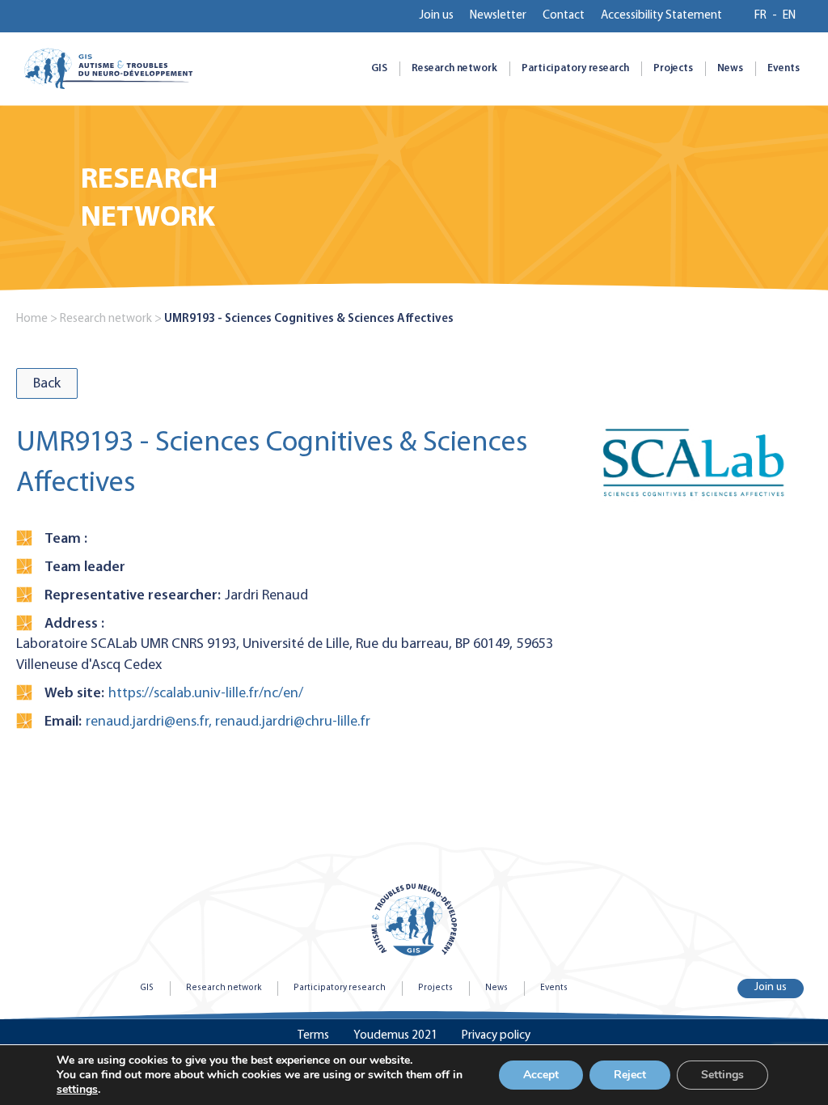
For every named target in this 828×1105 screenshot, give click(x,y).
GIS (379, 68)
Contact (564, 16)
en (789, 16)
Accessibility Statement (661, 16)
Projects (673, 68)
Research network (454, 68)
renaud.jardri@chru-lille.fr (292, 722)
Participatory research (575, 68)
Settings (722, 1074)
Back (47, 384)
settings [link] (77, 1089)
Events (783, 68)
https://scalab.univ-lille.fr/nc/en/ (205, 693)
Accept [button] (541, 1074)
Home (32, 319)
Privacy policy (496, 1036)
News (730, 68)
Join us (436, 16)
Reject (630, 1074)
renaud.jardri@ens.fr (147, 722)
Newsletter (498, 16)
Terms (313, 1036)
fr (760, 16)
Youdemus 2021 (395, 1036)
